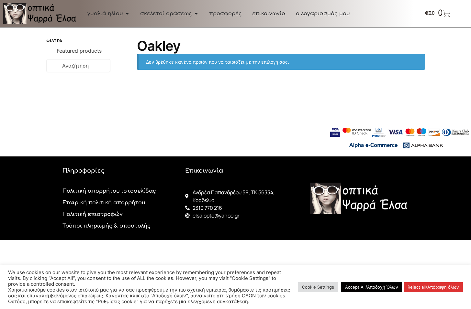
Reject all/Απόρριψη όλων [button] (433, 287)
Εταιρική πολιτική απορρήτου (103, 203)
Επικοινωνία (204, 170)
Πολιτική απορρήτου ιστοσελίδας (109, 191)
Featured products (79, 51)
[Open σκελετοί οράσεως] (196, 13)
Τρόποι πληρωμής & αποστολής (106, 226)
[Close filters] (112, 41)
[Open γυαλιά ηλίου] (127, 13)
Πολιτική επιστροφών (92, 214)
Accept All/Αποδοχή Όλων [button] (371, 287)
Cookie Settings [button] (318, 287)
